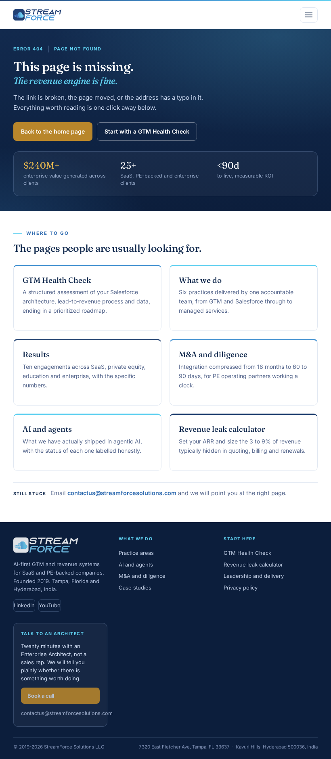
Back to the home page (53, 131)
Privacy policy (241, 587)
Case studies (135, 587)
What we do (200, 280)
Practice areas (136, 553)
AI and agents (47, 429)
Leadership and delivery (254, 576)
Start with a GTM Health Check (147, 131)
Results (36, 354)
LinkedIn (24, 605)
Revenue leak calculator (222, 429)
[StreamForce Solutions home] (37, 15)
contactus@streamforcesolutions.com (121, 492)
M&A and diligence (213, 354)
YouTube (50, 605)
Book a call (40, 695)
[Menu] (309, 15)
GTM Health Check (57, 280)
